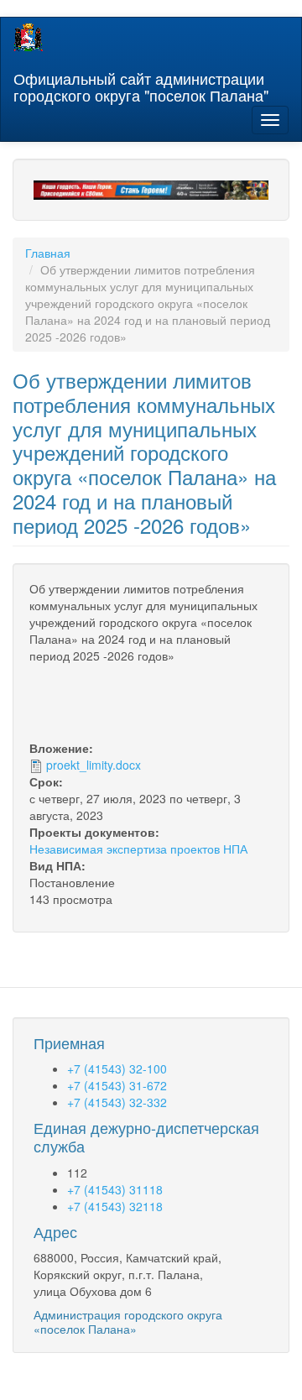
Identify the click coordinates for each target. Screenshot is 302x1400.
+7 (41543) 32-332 (117, 1102)
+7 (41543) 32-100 (117, 1068)
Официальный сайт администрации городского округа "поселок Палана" (140, 83)
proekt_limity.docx (93, 764)
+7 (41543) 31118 (115, 1189)
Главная (47, 252)
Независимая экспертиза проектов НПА (138, 848)
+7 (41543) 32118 (115, 1206)
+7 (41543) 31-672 (117, 1085)
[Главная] (28, 37)
